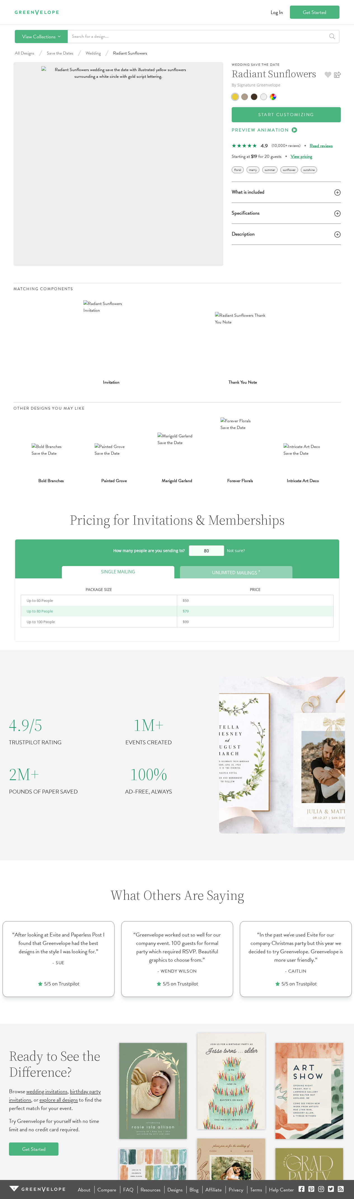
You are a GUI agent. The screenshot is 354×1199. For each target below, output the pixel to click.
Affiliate (213, 1189)
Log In (277, 12)
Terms (256, 1189)
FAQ (128, 1189)
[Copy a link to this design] (337, 74)
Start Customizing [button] (286, 114)
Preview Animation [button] (260, 130)
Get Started (314, 12)
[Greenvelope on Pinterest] (311, 1189)
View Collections (39, 36)
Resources (150, 1189)
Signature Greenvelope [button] (258, 85)
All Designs (24, 53)
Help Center (281, 1189)
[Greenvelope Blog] (341, 1189)
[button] (328, 74)
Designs (174, 1189)
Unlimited (236, 572)
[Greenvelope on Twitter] (331, 1189)
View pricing (301, 156)
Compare (106, 1189)
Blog (193, 1189)
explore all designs (58, 1099)
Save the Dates (60, 53)
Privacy (236, 1189)
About (84, 1189)
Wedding (93, 53)
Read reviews (321, 146)
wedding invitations (46, 1091)
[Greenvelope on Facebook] (301, 1189)
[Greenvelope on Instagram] (321, 1189)
